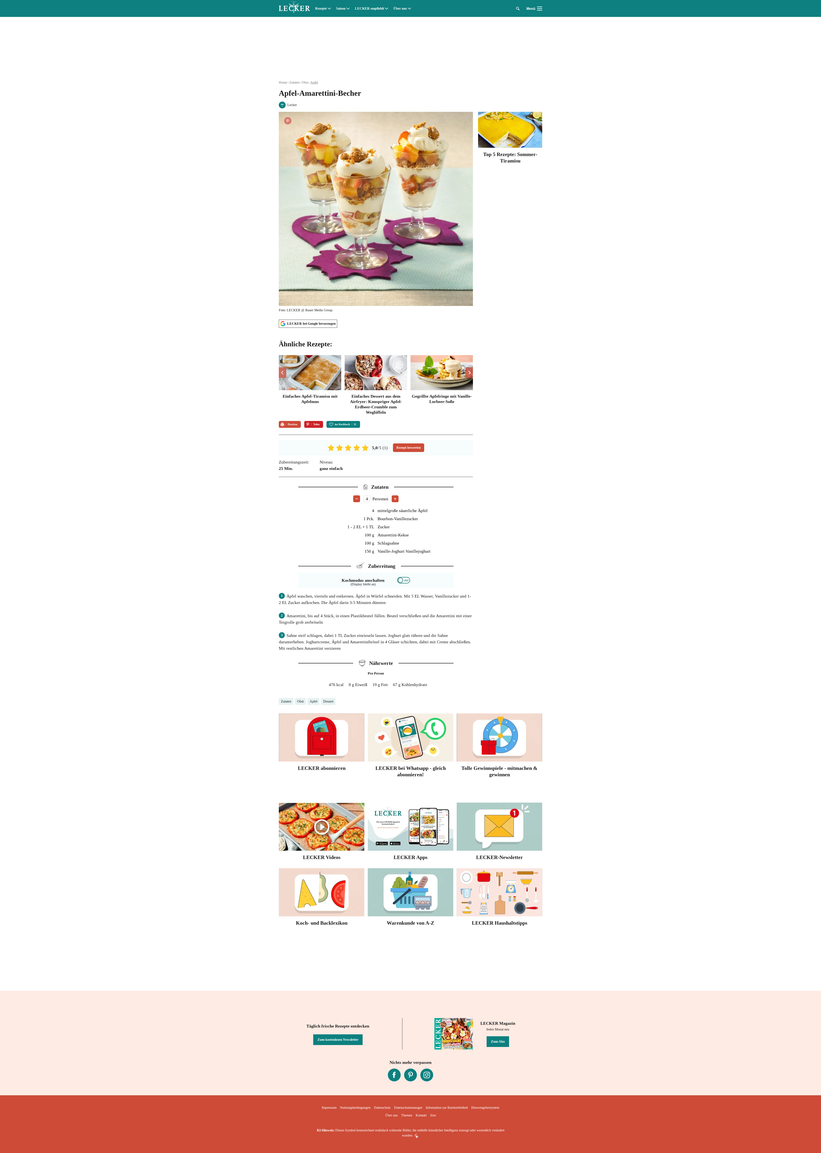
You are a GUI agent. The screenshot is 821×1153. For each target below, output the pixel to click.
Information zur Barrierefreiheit (447, 1107)
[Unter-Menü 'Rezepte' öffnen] (329, 8)
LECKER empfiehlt (369, 8)
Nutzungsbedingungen (355, 1107)
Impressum (329, 1107)
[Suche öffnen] (517, 8)
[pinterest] (410, 1075)
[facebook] (394, 1075)
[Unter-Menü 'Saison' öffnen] (348, 8)
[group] (376, 385)
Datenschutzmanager (408, 1107)
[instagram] (426, 1075)
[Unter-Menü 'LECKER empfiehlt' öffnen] (386, 8)
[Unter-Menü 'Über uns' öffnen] (409, 8)
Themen (406, 1115)
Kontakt (421, 1115)
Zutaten (294, 82)
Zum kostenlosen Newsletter (337, 1039)
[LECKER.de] (294, 9)
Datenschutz (382, 1107)
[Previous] (282, 372)
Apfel (314, 82)
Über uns (400, 8)
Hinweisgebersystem (485, 1107)
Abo (433, 1115)
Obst (305, 82)
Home (283, 82)
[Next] (469, 372)
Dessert (328, 701)
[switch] (403, 580)
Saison (341, 8)
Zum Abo (498, 1041)
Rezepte (321, 8)
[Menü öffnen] (539, 8)
